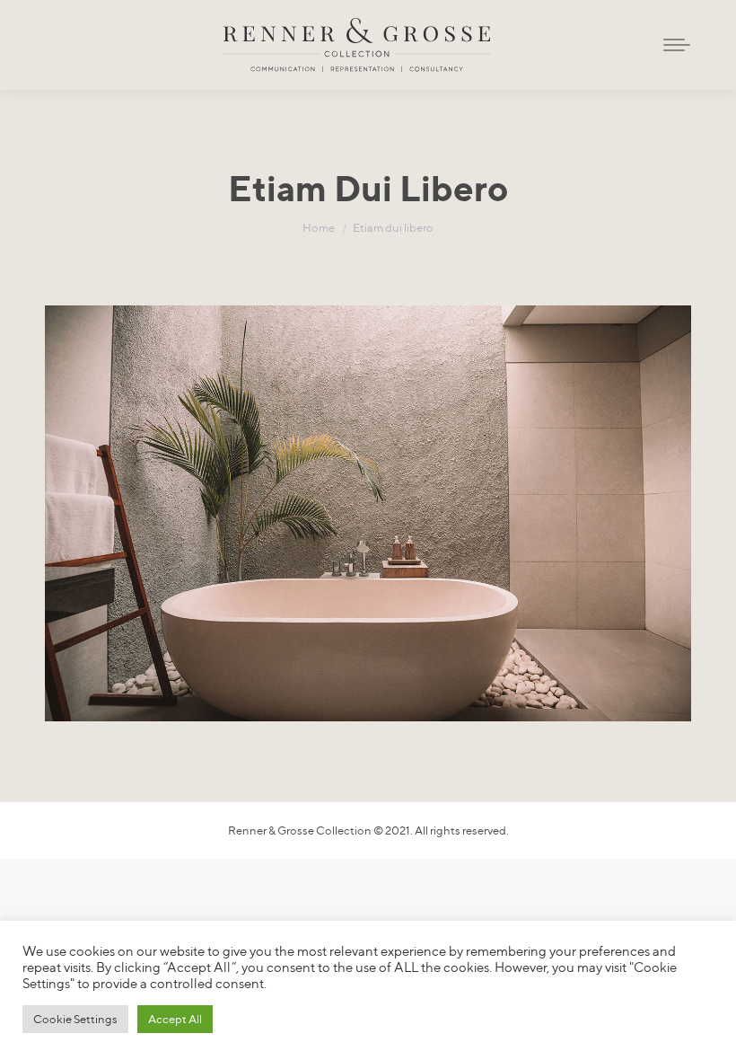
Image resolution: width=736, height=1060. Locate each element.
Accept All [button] (175, 1018)
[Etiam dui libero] (368, 513)
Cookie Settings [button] (75, 1018)
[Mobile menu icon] (676, 45)
